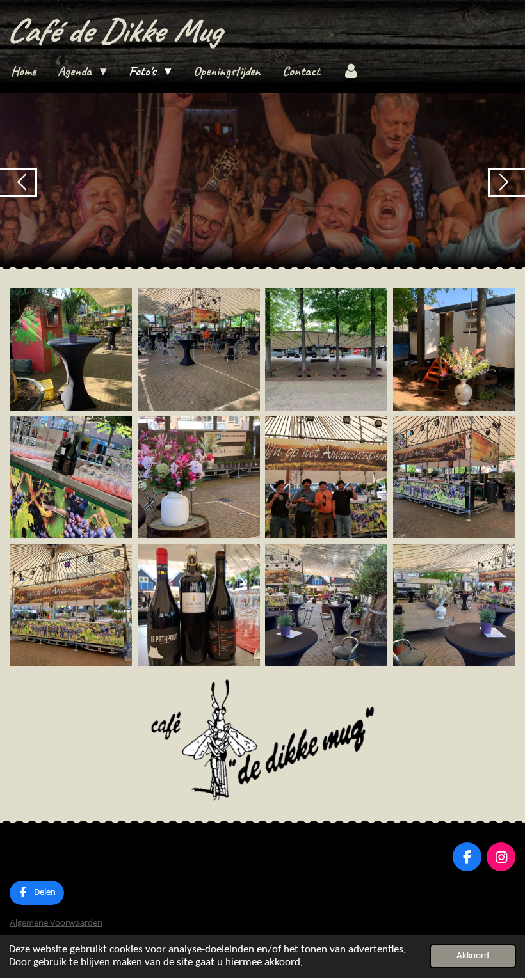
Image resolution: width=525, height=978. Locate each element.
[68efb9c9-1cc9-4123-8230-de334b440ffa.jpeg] (455, 477)
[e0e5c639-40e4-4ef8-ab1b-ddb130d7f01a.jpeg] (71, 604)
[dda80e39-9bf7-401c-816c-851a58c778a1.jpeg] (455, 604)
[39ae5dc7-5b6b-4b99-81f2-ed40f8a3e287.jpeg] (326, 477)
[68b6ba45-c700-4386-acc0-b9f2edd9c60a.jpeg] (71, 349)
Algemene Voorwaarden (56, 923)
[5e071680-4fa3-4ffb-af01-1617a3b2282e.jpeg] (326, 349)
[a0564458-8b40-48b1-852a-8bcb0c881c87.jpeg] (71, 477)
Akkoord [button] (472, 956)
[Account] (351, 72)
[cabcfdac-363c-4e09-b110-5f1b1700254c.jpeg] (326, 604)
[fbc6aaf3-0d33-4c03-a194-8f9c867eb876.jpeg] (198, 477)
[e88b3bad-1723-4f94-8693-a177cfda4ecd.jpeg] (198, 604)
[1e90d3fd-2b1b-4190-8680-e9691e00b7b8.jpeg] (198, 349)
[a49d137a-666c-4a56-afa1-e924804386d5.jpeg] (455, 349)
